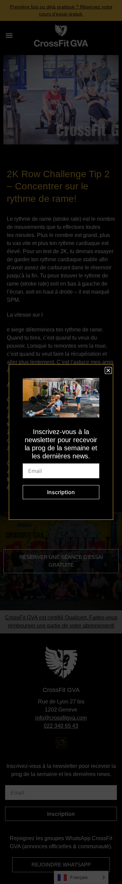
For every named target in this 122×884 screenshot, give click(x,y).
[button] (108, 370)
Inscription (61, 492)
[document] (61, 442)
